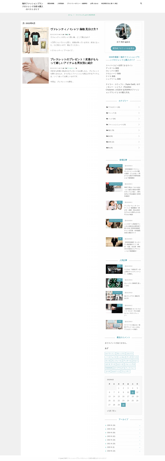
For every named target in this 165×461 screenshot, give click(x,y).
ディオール (127, 361)
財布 (111, 142)
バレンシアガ (130, 364)
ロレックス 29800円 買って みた (132, 284)
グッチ (128, 357)
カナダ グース (110, 364)
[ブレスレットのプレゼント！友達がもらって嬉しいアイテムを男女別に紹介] (35, 83)
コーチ (107, 371)
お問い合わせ (94, 3)
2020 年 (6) (110, 447)
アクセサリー (114, 107)
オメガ (107, 361)
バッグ (112, 119)
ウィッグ (112, 113)
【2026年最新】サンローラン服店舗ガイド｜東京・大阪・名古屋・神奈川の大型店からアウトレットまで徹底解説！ (132, 246)
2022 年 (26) (111, 440)
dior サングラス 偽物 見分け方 (132, 297)
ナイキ (135, 357)
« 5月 (109, 411)
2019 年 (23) (111, 451)
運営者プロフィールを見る (123, 48)
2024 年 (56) (111, 432)
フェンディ (126, 371)
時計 (111, 130)
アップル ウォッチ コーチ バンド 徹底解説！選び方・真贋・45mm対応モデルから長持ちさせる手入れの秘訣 (132, 210)
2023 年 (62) (111, 436)
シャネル (121, 357)
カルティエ (116, 371)
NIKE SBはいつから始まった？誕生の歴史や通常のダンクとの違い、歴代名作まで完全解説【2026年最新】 (132, 192)
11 (133, 392)
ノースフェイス (110, 357)
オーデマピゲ (119, 368)
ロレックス (121, 353)
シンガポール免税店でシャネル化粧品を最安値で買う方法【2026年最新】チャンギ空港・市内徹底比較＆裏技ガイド (132, 228)
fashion (108, 368)
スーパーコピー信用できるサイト (119, 65)
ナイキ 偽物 (110, 76)
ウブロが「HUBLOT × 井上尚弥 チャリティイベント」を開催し (132, 272)
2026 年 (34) (111, 425)
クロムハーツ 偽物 (113, 73)
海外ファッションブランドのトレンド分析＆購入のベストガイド (32, 6)
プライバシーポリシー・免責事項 (77, 3)
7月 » (114, 411)
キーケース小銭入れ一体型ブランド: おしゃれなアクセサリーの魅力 (132, 327)
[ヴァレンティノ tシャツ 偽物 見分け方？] (35, 53)
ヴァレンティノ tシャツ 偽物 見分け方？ (74, 29)
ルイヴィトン (110, 353)
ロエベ (135, 361)
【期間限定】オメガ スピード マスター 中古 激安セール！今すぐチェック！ (132, 312)
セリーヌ (120, 364)
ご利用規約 (60, 3)
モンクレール (116, 361)
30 (123, 405)
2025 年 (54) (111, 429)
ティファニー (130, 368)
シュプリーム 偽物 (113, 79)
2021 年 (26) (111, 443)
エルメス (129, 353)
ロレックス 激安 (112, 71)
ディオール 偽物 (112, 68)
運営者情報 (50, 3)
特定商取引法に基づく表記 (109, 3)
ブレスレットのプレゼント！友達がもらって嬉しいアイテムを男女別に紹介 (74, 61)
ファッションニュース (117, 124)
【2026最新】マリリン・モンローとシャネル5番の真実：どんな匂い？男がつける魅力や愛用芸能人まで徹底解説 (132, 173)
